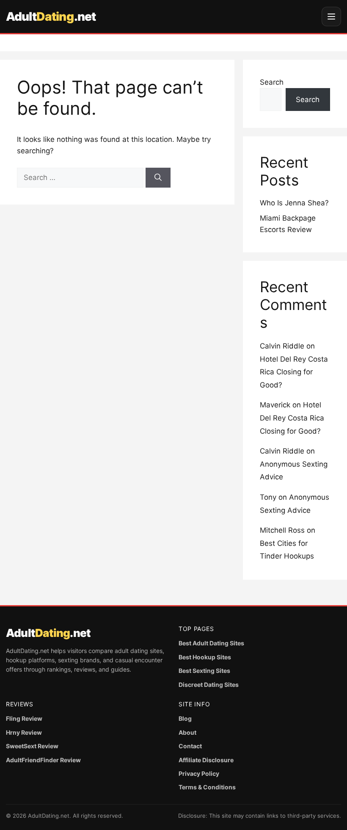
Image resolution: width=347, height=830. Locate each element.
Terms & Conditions (207, 787)
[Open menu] (331, 16)
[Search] (158, 178)
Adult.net (51, 16)
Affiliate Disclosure (206, 760)
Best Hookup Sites (205, 657)
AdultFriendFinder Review (43, 760)
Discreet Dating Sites (209, 684)
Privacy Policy (199, 773)
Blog (185, 718)
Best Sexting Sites (204, 670)
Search (272, 82)
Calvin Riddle (282, 346)
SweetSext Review (32, 746)
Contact (190, 746)
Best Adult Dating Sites (211, 643)
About (187, 732)
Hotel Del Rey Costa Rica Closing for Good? (294, 372)
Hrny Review (24, 732)
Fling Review (24, 718)
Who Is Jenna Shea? (294, 203)
